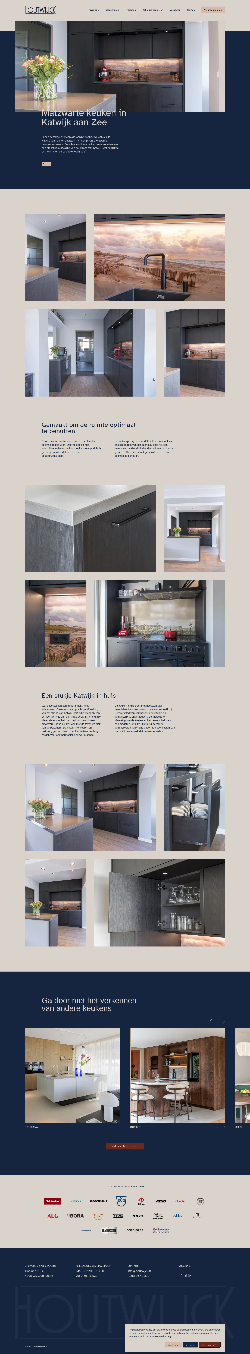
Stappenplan (112, 9)
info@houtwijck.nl (140, 1271)
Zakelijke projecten (153, 9)
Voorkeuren (173, 1345)
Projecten (131, 9)
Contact (191, 9)
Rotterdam (32, 1127)
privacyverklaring (161, 1336)
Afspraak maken (213, 9)
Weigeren (190, 1345)
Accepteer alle (209, 1345)
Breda (238, 1127)
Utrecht (135, 1127)
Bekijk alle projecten (125, 1146)
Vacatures (175, 9)
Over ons (94, 9)
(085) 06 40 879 (138, 1275)
